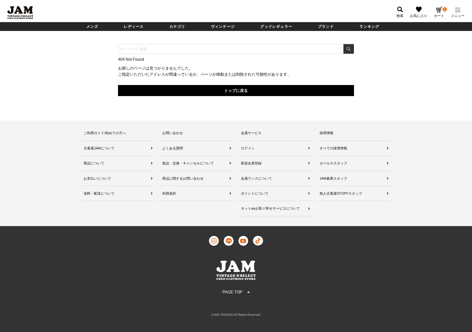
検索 (348, 49)
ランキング (369, 26)
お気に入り (418, 16)
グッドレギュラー (276, 26)
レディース (134, 26)
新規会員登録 (251, 163)
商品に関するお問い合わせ (183, 178)
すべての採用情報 (333, 148)
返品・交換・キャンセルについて (188, 163)
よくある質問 (172, 148)
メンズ (92, 26)
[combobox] (236, 49)
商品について (94, 163)
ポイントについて (254, 193)
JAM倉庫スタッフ (333, 178)
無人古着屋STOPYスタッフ (341, 193)
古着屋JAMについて (99, 148)
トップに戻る (236, 90)
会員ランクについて (256, 178)
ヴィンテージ (223, 26)
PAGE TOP (232, 292)
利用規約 (169, 193)
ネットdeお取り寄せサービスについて (270, 208)
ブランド (326, 26)
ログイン (248, 148)
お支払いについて (97, 178)
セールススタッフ (333, 163)
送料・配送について (99, 193)
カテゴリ (177, 26)
